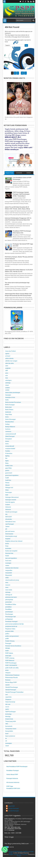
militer (7, 577)
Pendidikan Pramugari (12, 770)
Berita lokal (8, 407)
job (6, 529)
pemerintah (8, 602)
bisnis (7, 417)
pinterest (33, 1)
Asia (6, 378)
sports (7, 709)
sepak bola (8, 697)
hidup (7, 490)
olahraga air (8, 594)
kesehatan (8, 548)
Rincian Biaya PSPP (11, 682)
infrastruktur (8, 519)
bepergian (8, 395)
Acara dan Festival (10, 351)
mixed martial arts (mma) (12, 580)
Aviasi (7, 385)
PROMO (7, 648)
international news (10, 521)
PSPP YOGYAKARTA (11, 665)
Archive (29, 173)
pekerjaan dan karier (11, 597)
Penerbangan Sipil (10, 616)
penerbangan (9, 612)
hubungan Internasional (12, 497)
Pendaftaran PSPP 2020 (13, 788)
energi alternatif (9, 446)
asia (6, 375)
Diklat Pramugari (10, 436)
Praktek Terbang (9, 641)
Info (6, 514)
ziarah (7, 745)
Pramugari (8, 643)
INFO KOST (8, 517)
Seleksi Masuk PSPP (12, 774)
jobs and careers (10, 531)
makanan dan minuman (11, 568)
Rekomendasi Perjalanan (12, 675)
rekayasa (7, 672)
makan (7, 565)
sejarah (7, 685)
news (6, 587)
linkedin (31, 1)
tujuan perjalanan (10, 736)
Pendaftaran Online (10, 604)
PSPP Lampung (9, 658)
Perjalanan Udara (10, 629)
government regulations (11, 475)
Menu (4, 1)
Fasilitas (7, 451)
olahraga (7, 592)
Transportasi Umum (10, 728)
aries (6, 373)
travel (6, 733)
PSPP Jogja (9, 786)
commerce (8, 431)
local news (8, 560)
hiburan (7, 485)
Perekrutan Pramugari (11, 621)
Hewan (7, 482)
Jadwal (7, 526)
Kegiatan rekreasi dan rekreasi (13, 541)
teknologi (7, 716)
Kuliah (7, 555)
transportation (9, 731)
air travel (7, 356)
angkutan (8, 368)
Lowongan (8, 563)
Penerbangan (9, 614)
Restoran (7, 680)
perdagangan (9, 619)
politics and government (12, 636)
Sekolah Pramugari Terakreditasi (14, 692)
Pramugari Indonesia (12, 778)
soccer (7, 707)
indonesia (8, 507)
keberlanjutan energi (11, 536)
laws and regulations (11, 558)
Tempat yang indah (10, 721)
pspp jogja (8, 655)
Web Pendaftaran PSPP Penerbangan (16, 766)
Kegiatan (7, 538)
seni (6, 694)
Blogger (19, 855)
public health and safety (11, 668)
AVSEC (7, 390)
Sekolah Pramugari (10, 689)
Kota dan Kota (9, 553)
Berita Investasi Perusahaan (13, 402)
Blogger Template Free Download (18, 854)
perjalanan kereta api (11, 626)
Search (33, 20)
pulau (7, 670)
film (6, 458)
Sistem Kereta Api (10, 702)
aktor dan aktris (9, 363)
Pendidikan (8, 609)
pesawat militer (9, 631)
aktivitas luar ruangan (11, 361)
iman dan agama (10, 502)
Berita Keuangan (10, 404)
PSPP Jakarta (9, 653)
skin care (7, 704)
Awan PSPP (11, 806)
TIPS (6, 724)
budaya (7, 424)
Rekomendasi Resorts (11, 677)
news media (8, 590)
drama (7, 441)
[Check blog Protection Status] (9, 847)
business (7, 429)
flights (7, 460)
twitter (20, 1)
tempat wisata (9, 719)
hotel (6, 495)
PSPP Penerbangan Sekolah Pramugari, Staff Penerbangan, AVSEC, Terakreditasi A (21, 194)
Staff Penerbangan (10, 711)
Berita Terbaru (9, 409)
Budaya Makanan (10, 426)
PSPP (7, 650)
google (25, 1)
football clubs (9, 465)
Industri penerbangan (11, 512)
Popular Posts (9, 173)
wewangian (8, 743)
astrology (7, 383)
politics (7, 633)
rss (28, 1)
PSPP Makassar (9, 660)
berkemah (8, 412)
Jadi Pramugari (9, 524)
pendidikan (8, 607)
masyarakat (8, 573)
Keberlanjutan (9, 534)
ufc (6, 741)
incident (7, 504)
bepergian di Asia (10, 397)
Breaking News (9, 422)
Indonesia (8, 509)
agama (7, 353)
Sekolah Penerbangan (11, 687)
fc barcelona (8, 453)
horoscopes (8, 492)
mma (6, 582)
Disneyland (8, 439)
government (8, 473)
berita (7, 400)
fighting (7, 456)
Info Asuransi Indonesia (12, 782)
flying (6, 463)
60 (22, 73)
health (7, 478)
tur (6, 738)
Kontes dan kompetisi (11, 551)
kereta (7, 543)
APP (6, 370)
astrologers (8, 380)
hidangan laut (9, 487)
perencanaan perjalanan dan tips (14, 624)
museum (7, 585)
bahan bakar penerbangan (12, 392)
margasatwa (8, 570)
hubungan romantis (10, 499)
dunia (7, 443)
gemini (7, 470)
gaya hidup (8, 468)
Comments (19, 173)
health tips (8, 480)
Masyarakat (8, 575)
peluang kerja (9, 599)
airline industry (9, 358)
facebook (23, 1)
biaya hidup (8, 414)
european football (10, 448)
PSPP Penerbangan (11, 663)
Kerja (6, 546)
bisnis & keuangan (10, 419)
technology (8, 714)
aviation (7, 387)
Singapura (8, 699)
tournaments (8, 726)
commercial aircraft (10, 434)
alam (6, 365)
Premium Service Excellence (13, 646)
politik (7, 638)
